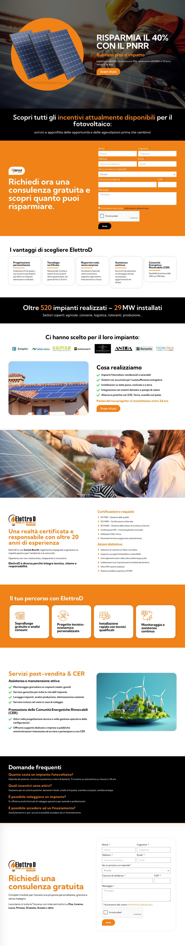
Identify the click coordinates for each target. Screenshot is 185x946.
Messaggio (104, 190)
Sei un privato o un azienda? (112, 169)
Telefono (103, 159)
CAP (160, 179)
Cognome (143, 148)
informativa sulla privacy (136, 208)
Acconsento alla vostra (125, 208)
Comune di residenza (109, 179)
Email (141, 159)
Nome (101, 148)
